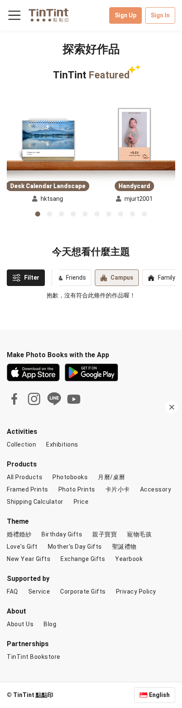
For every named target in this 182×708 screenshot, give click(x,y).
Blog (50, 624)
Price (81, 501)
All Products (24, 477)
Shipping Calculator (35, 501)
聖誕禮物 (124, 546)
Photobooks (70, 477)
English (159, 694)
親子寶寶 (104, 534)
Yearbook (129, 558)
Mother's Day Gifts (75, 546)
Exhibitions (62, 444)
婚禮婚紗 (19, 534)
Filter (31, 277)
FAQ (12, 591)
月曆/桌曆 (111, 477)
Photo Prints (76, 489)
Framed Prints (27, 489)
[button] (48, 140)
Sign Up (125, 15)
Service (39, 591)
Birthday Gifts (61, 534)
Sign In (160, 15)
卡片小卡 (117, 489)
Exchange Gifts (83, 558)
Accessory (155, 489)
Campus (121, 277)
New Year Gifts (28, 558)
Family (166, 277)
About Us (20, 624)
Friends (76, 277)
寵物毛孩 (139, 534)
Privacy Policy (136, 591)
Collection (21, 444)
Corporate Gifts (83, 591)
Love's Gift (22, 546)
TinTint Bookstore (34, 656)
